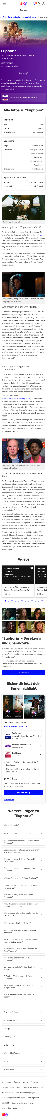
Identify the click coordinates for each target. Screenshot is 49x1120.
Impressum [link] (6, 1082)
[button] (18, 574)
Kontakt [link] (17, 1082)
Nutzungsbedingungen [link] (25, 1092)
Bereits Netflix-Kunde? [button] (14, 726)
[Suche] (39, 4)
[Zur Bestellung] (23, 707)
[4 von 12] (15, 601)
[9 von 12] (32, 601)
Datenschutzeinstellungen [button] (33, 1087)
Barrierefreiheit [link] (8, 1092)
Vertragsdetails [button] (9, 800)
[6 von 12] (22, 601)
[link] (23, 3)
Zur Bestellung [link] (23, 792)
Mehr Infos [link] (24, 672)
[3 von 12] (12, 601)
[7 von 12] (25, 601)
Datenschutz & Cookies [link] (11, 1087)
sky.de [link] (4, 1103)
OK (18, 580)
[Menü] (4, 3)
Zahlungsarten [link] (33, 1098)
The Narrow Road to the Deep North (16, 398)
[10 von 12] (35, 601)
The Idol (42, 235)
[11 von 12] (38, 601)
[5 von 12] (18, 601)
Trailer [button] (22, 73)
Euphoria (43, 17)
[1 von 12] (5, 601)
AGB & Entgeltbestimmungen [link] (13, 1098)
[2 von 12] (8, 601)
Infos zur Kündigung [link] (31, 1082)
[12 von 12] (42, 601)
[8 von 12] (28, 601)
